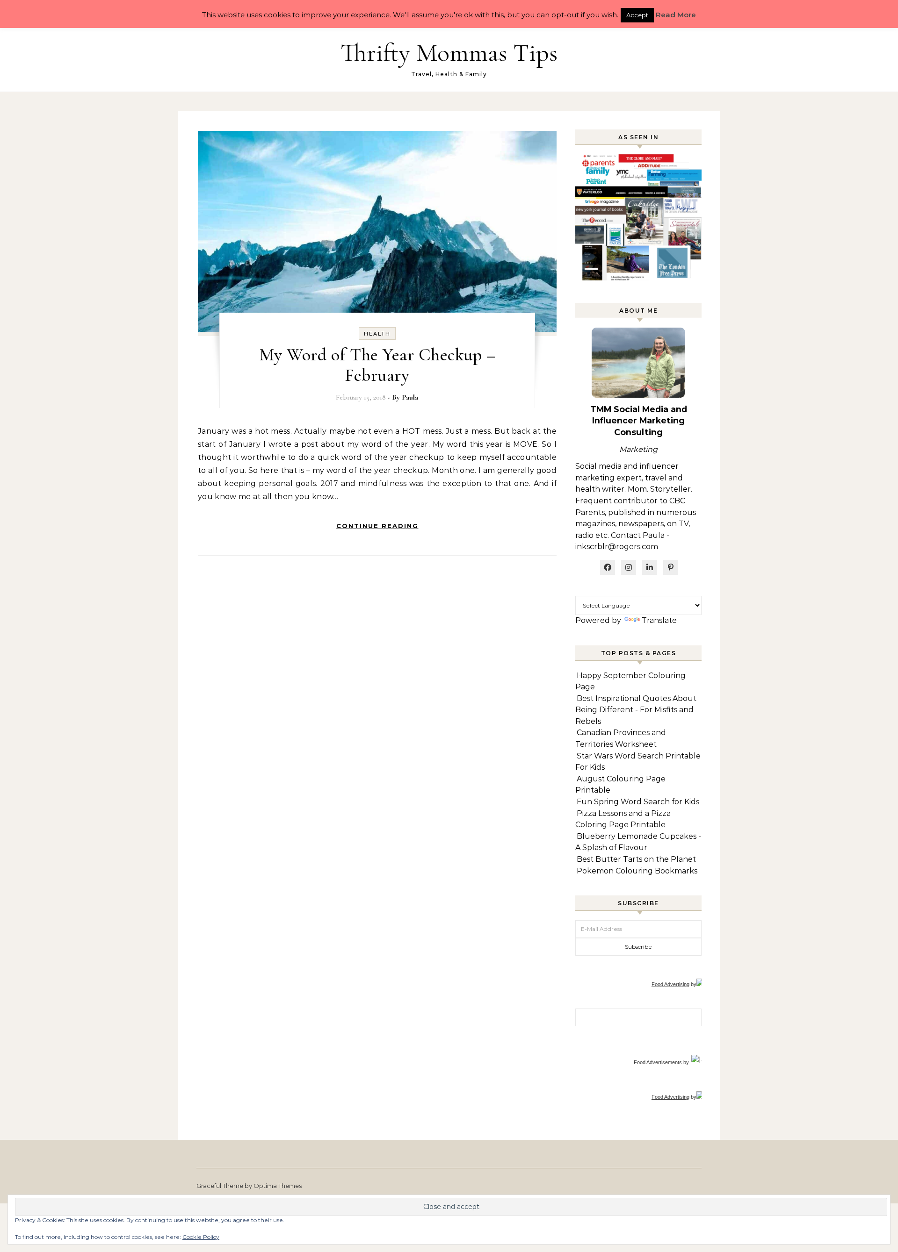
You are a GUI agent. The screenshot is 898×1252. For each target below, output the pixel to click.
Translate (659, 620)
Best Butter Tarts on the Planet (636, 859)
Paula (410, 397)
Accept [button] (637, 15)
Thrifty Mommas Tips (449, 52)
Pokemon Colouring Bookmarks (637, 870)
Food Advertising (670, 984)
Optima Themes (277, 1185)
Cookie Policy (200, 1236)
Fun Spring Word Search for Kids (638, 801)
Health (377, 333)
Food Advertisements (658, 1062)
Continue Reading (377, 525)
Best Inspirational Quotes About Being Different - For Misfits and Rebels (635, 710)
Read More (676, 14)
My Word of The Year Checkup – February (377, 365)
